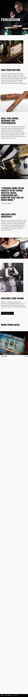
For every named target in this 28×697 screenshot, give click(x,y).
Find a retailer (7, 313)
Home (2, 695)
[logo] (5, 5)
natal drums (8, 695)
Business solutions (22, 2)
